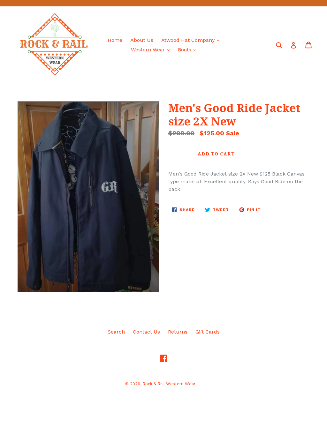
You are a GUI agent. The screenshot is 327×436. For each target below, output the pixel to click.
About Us (141, 40)
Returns (177, 332)
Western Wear (152, 49)
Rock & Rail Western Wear (168, 383)
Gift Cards (207, 332)
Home (115, 40)
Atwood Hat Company (192, 40)
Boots (188, 49)
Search (116, 332)
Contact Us (146, 332)
